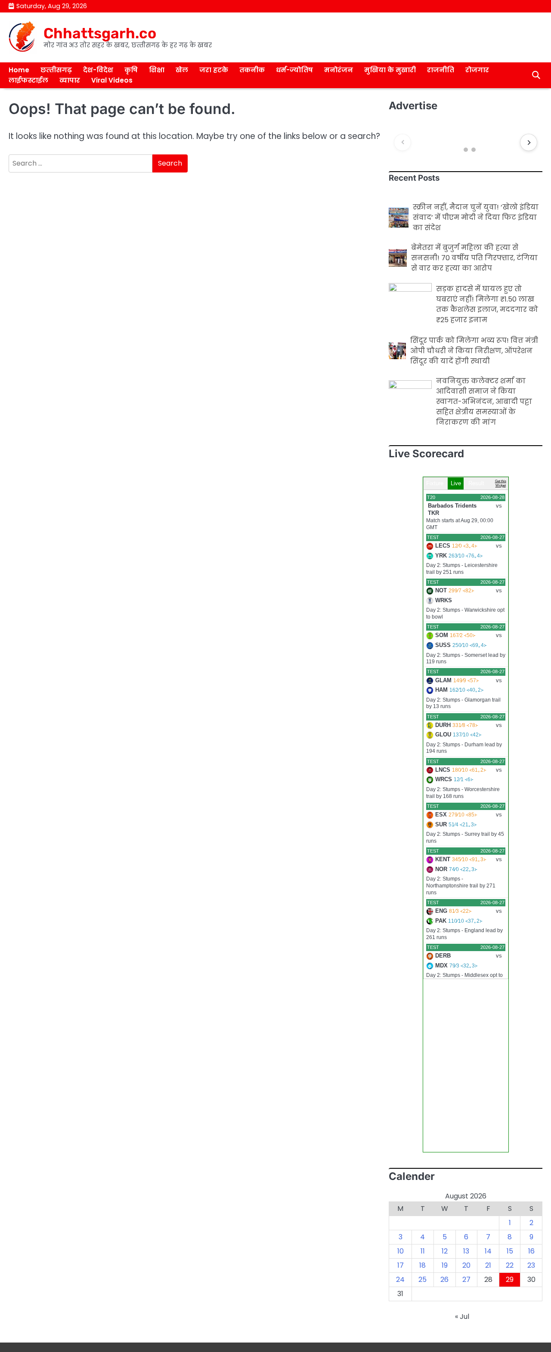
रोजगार (477, 69)
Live (456, 483)
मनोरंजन (338, 69)
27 (466, 1279)
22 (510, 1265)
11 (423, 1251)
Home (19, 69)
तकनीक (252, 69)
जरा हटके (213, 69)
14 (488, 1251)
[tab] (458, 150)
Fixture (434, 483)
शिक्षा (156, 69)
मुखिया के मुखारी (390, 69)
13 (466, 1251)
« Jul (462, 1316)
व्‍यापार (69, 80)
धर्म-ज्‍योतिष (294, 69)
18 (422, 1265)
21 (488, 1265)
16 (531, 1251)
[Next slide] (528, 142)
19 (445, 1265)
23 (531, 1265)
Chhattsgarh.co (99, 33)
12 (445, 1251)
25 (422, 1279)
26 (444, 1279)
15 (510, 1251)
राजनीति (440, 69)
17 (400, 1265)
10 (400, 1251)
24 (400, 1279)
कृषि (131, 69)
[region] (465, 142)
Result (476, 483)
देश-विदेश (98, 69)
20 (466, 1265)
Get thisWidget (500, 483)
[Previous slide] (402, 142)
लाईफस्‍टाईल (28, 80)
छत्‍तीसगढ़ (56, 69)
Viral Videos (112, 80)
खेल (182, 69)
